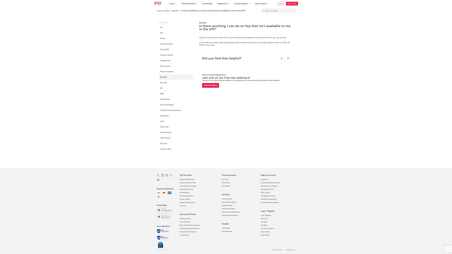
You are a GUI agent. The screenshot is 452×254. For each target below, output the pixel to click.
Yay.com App (165, 149)
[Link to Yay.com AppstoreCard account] (164, 216)
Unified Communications (170, 110)
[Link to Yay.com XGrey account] (158, 175)
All (161, 27)
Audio (162, 38)
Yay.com (163, 143)
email (212, 45)
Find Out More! (210, 85)
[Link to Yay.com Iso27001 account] (163, 231)
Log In (281, 4)
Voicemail (164, 116)
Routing (163, 82)
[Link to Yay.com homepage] (157, 3)
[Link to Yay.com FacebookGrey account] (166, 175)
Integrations (222, 3)
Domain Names (241, 3)
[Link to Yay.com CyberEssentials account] (160, 245)
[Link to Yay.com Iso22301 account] (163, 237)
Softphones (165, 99)
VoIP (162, 121)
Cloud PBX (164, 49)
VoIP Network (166, 132)
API (161, 33)
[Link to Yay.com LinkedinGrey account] (162, 175)
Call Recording (166, 44)
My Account (165, 66)
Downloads (207, 3)
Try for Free (292, 4)
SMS (162, 93)
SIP (161, 88)
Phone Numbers (188, 3)
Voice (172, 3)
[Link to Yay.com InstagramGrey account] (171, 175)
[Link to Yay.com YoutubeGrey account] (158, 180)
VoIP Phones (165, 138)
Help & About (261, 3)
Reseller (163, 77)
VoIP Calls (164, 127)
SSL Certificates (167, 104)
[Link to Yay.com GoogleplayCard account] (165, 210)
